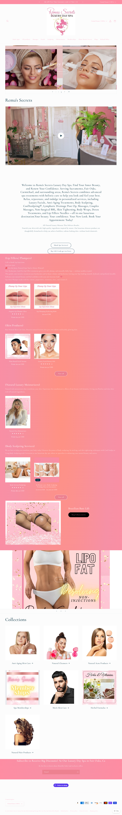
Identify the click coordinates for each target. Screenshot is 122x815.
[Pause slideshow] (69, 92)
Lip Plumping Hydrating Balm (46, 311)
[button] (7, 21)
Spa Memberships (21, 708)
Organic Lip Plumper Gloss (18, 311)
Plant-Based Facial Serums (17, 361)
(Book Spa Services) (61, 245)
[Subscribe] (77, 772)
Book (52, 71)
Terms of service (83, 811)
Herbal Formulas (98, 708)
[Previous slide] (52, 92)
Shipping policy (94, 811)
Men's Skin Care (60, 708)
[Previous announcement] (39, 2)
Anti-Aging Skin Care (21, 663)
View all (61, 374)
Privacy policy (73, 811)
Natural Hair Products (21, 752)
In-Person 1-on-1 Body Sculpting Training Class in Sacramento (46, 486)
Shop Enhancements (78, 515)
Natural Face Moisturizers (17, 431)
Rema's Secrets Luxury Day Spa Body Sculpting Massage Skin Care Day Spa (29, 811)
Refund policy (64, 811)
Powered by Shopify (54, 811)
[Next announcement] (83, 2)
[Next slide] (65, 92)
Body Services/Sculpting (18, 485)
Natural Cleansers (59, 663)
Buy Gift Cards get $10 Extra (61, 251)
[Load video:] (61, 136)
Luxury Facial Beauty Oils (46, 361)
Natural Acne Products (98, 663)
